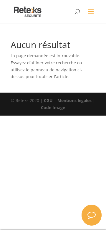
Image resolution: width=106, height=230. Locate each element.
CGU (48, 100)
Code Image (53, 107)
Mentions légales (74, 100)
